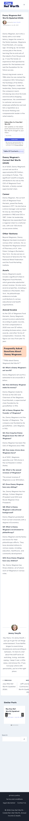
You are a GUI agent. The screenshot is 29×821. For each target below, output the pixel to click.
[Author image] (5, 22)
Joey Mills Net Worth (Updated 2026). (9, 685)
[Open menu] (24, 4)
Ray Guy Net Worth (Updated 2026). (12, 711)
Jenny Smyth (16, 22)
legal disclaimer (9, 803)
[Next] (22, 715)
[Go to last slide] (6, 715)
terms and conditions (14, 799)
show (21, 151)
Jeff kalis (10, 717)
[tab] (11, 725)
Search (4, 735)
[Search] (24, 739)
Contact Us (21, 803)
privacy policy (14, 795)
